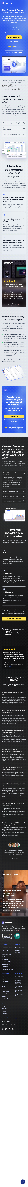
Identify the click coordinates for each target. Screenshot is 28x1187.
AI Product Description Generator (18, 982)
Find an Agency (5, 991)
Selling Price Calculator (18, 991)
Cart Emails (18, 952)
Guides (3, 986)
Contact (4, 1006)
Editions (4, 984)
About (3, 976)
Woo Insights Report (7, 998)
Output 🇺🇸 (16, 305)
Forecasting (5, 959)
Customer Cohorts (6, 954)
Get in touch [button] (15, 858)
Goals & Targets (6, 964)
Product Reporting (6, 961)
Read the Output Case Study (13, 910)
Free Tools (18, 973)
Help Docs (4, 1008)
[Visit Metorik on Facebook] (10, 1029)
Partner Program (6, 993)
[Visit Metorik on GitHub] (13, 1029)
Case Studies (5, 981)
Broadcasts (18, 950)
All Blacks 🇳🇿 (7, 666)
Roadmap (4, 1011)
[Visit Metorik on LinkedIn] (6, 1029)
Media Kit (4, 996)
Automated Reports (7, 947)
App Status (4, 1013)
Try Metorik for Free (14, 37)
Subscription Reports (7, 969)
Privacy (8, 1021)
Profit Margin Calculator (18, 986)
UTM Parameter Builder (19, 995)
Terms (3, 1021)
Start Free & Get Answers (14, 618)
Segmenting (5, 966)
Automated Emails (20, 947)
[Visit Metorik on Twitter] (3, 1029)
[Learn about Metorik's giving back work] (17, 936)
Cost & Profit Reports (5, 950)
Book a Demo (14, 41)
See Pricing (14, 421)
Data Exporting (5, 956)
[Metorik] (7, 3)
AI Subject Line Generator (19, 977)
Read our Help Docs (14, 686)
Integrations (5, 989)
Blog (3, 979)
